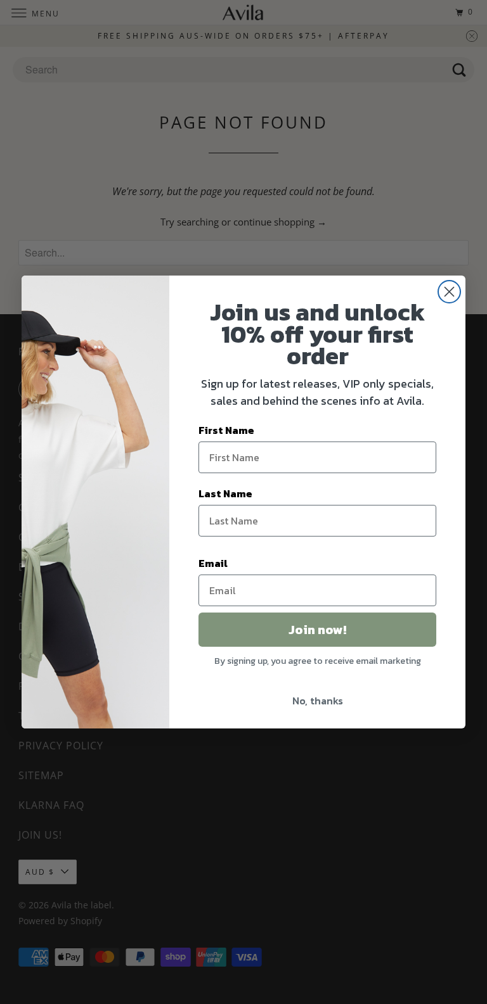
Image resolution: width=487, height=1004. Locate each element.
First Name (226, 430)
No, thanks (317, 700)
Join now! (317, 629)
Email (213, 563)
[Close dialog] (449, 292)
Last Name (225, 493)
